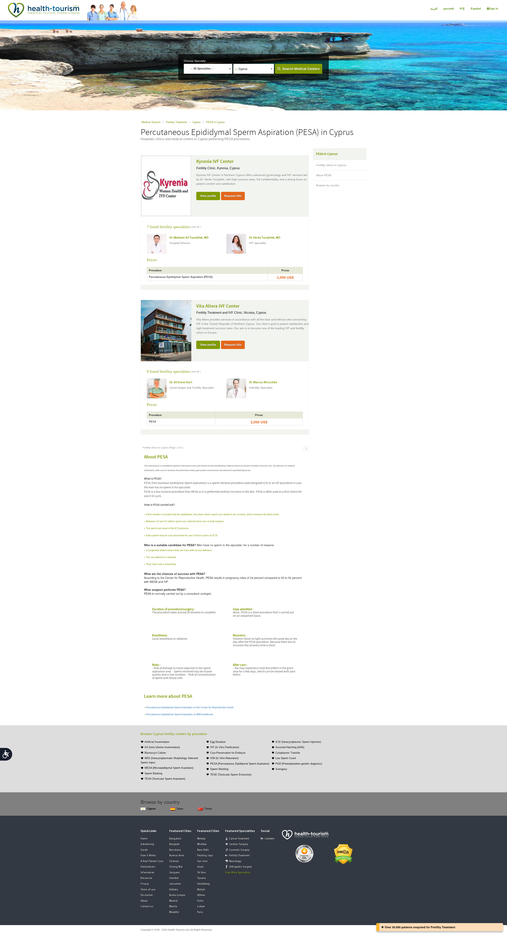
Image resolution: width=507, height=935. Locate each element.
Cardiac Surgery (238, 844)
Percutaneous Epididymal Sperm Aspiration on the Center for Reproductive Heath (189, 707)
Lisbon (201, 906)
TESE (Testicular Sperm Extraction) (230, 774)
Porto (200, 901)
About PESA (323, 175)
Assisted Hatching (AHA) (289, 747)
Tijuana (201, 878)
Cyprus (197, 122)
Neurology (235, 861)
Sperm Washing (219, 769)
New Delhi (203, 850)
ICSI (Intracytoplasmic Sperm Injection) (298, 741)
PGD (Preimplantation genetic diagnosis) (298, 763)
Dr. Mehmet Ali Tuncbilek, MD (189, 237)
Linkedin (270, 838)
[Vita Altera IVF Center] (166, 330)
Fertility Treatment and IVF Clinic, (220, 312)
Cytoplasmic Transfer (287, 752)
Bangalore (175, 838)
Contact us (147, 906)
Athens (201, 895)
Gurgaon (174, 872)
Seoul (200, 867)
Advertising (147, 844)
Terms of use (148, 889)
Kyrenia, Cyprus (228, 168)
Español (476, 8)
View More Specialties (238, 872)
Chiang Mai (176, 867)
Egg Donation (218, 741)
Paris (200, 912)
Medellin (174, 912)
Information (147, 872)
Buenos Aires (176, 855)
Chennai (174, 861)
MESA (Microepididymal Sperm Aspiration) (169, 767)
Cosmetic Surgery (239, 850)
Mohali (201, 889)
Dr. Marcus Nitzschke (263, 382)
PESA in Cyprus (215, 122)
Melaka (201, 838)
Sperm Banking (153, 773)
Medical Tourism (151, 122)
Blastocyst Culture (155, 752)
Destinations (148, 867)
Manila (173, 906)
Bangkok (174, 844)
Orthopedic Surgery (240, 867)
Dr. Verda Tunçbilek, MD (264, 237)
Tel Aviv (201, 872)
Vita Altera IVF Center (218, 306)
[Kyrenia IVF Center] (166, 186)
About (144, 901)
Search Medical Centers (301, 69)
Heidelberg (203, 884)
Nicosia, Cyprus (255, 312)
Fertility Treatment (176, 122)
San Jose (202, 861)
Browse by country (327, 185)
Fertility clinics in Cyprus (331, 165)
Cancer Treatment (239, 838)
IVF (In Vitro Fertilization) (224, 747)
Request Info (233, 195)
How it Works (148, 855)
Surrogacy (281, 769)
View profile (208, 195)
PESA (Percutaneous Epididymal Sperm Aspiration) (239, 763)
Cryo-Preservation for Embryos (228, 752)
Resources (146, 878)
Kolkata (173, 889)
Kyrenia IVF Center (215, 161)
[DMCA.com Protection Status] (343, 854)
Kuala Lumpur (177, 895)
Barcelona (175, 850)
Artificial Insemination (157, 741)
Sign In (493, 8)
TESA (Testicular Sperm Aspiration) (165, 778)
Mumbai (202, 844)
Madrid (173, 901)
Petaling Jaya (205, 855)
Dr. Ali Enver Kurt (181, 382)
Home (144, 838)
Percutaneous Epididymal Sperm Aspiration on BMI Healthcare (179, 714)
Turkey (208, 808)
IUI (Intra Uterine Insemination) (162, 747)
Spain (180, 808)
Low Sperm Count (285, 758)
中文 (462, 8)
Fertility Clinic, (206, 168)
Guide (144, 850)
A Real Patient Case (152, 861)
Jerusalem (175, 884)
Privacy (145, 884)
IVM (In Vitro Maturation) (224, 758)
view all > (196, 227)
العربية (433, 8)
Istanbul (174, 878)
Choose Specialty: (195, 60)
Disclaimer (147, 895)
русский (448, 8)
